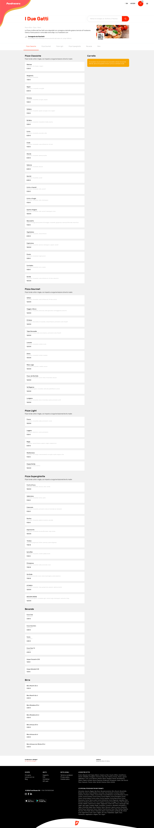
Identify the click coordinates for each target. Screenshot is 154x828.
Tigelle (116, 812)
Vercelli (99, 782)
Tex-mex (104, 812)
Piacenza (99, 780)
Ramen (93, 811)
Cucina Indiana (86, 798)
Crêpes (92, 795)
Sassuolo (84, 782)
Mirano (104, 778)
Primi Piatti (87, 811)
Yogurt (103, 814)
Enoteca (86, 802)
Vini (100, 814)
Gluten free (111, 803)
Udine (94, 782)
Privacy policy (65, 777)
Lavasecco (109, 805)
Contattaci (46, 779)
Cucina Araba (99, 795)
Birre (98, 46)
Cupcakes (121, 800)
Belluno (97, 775)
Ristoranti (98, 811)
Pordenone (106, 780)
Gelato (98, 803)
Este (106, 777)
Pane (94, 807)
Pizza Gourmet (46, 46)
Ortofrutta (85, 807)
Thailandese (110, 812)
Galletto (85, 803)
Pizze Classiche (31, 46)
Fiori (94, 802)
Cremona (98, 777)
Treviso (90, 782)
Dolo (103, 777)
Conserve (87, 795)
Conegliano (92, 777)
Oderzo (80, 780)
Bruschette (123, 791)
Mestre (100, 778)
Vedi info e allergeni (31, 761)
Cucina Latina (95, 798)
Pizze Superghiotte (75, 46)
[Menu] (147, 3)
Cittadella (85, 777)
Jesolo (120, 777)
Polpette (125, 809)
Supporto (46, 775)
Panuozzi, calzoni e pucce (113, 807)
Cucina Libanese (104, 798)
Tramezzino (81, 814)
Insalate (91, 805)
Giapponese (104, 803)
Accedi (132, 3)
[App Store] (29, 800)
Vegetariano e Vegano (91, 814)
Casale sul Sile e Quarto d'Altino (109, 775)
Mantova (95, 778)
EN (127, 3)
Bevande (89, 46)
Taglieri (99, 812)
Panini (103, 807)
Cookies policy (65, 779)
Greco (117, 803)
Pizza (112, 809)
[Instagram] (26, 794)
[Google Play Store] (41, 800)
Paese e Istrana (87, 780)
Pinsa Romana (106, 809)
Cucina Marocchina (115, 798)
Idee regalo (86, 805)
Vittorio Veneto (110, 782)
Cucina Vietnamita (102, 800)
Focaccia (107, 802)
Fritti (121, 802)
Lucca (90, 778)
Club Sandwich (109, 793)
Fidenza (110, 777)
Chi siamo (28, 775)
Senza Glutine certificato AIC (114, 811)
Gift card (45, 781)
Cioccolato (101, 793)
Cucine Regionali (113, 800)
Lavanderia (102, 805)
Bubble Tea (81, 793)
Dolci (126, 800)
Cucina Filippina (105, 796)
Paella (90, 807)
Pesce (95, 809)
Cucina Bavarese (119, 795)
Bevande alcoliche (106, 791)
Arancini (87, 791)
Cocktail (116, 793)
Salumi (104, 811)
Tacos (95, 812)
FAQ (44, 777)
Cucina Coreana (87, 796)
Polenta (120, 809)
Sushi (91, 812)
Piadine (100, 809)
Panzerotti (124, 807)
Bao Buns (97, 791)
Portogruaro (113, 780)
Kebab (96, 805)
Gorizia (115, 777)
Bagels (92, 791)
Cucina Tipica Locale (91, 800)
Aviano (80, 775)
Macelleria (115, 805)
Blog (26, 779)
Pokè (116, 809)
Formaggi (113, 802)
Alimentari (81, 791)
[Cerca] (125, 18)
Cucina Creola (97, 796)
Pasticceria (89, 809)
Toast (120, 812)
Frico (117, 802)
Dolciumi (80, 802)
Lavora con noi (29, 777)
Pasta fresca (82, 809)
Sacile (118, 780)
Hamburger (122, 803)
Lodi (86, 778)
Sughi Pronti (85, 812)
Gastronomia (92, 803)
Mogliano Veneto (111, 778)
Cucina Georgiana (116, 796)
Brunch (117, 791)
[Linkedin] (31, 794)
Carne (87, 793)
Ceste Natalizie (93, 793)
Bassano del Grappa (89, 775)
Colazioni (121, 793)
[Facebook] (28, 794)
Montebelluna (121, 778)
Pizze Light (59, 46)
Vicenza (103, 782)
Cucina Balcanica (108, 795)
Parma (94, 780)
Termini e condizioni (67, 775)
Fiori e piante (100, 802)
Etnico (91, 802)
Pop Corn (81, 811)
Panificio (98, 807)
